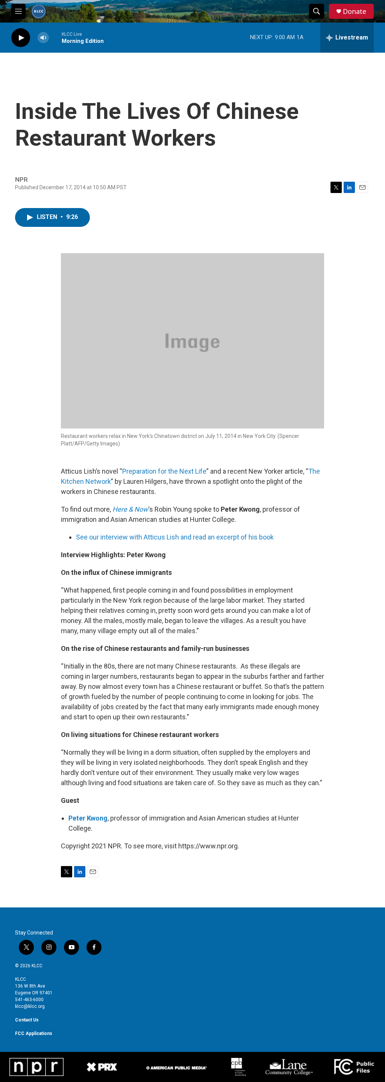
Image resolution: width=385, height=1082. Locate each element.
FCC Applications (33, 1033)
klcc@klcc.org (30, 1006)
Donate (354, 11)
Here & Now (130, 509)
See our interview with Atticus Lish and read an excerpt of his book (175, 537)
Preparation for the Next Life (164, 471)
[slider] (55, 37)
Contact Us (27, 1020)
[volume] (43, 37)
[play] (21, 37)
